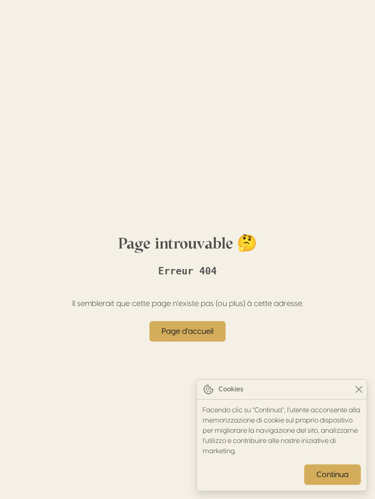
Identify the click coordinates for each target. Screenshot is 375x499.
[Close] (359, 389)
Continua (332, 475)
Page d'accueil (187, 331)
